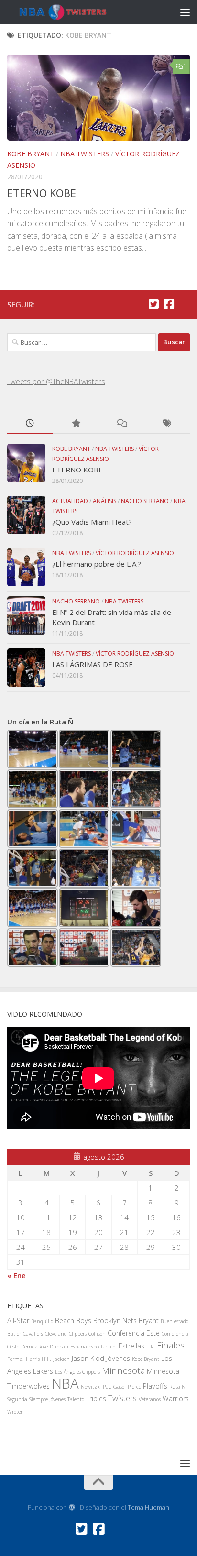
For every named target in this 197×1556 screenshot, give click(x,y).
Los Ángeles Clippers (77, 1372)
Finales (171, 1345)
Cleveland (56, 1333)
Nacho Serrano (145, 501)
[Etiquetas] (167, 424)
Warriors (176, 1398)
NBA (65, 1383)
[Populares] (76, 424)
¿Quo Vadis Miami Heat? (92, 521)
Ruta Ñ (177, 1386)
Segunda (17, 1399)
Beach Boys (73, 1320)
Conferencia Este (134, 1332)
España (78, 1346)
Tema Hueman (148, 1507)
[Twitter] (153, 304)
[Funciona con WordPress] (71, 1507)
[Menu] (185, 12)
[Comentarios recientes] (121, 424)
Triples (96, 1398)
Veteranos (150, 1399)
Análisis (104, 501)
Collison (97, 1333)
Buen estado (174, 1321)
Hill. (46, 1359)
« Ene (16, 1275)
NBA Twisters (84, 153)
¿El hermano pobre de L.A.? (96, 564)
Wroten (15, 1411)
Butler (14, 1333)
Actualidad (70, 501)
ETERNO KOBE (41, 193)
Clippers (78, 1333)
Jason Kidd (88, 1358)
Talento (75, 1399)
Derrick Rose (34, 1346)
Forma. (15, 1359)
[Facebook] (169, 304)
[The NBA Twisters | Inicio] (74, 12)
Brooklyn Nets (115, 1320)
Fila (150, 1346)
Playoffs (155, 1386)
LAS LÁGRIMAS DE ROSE (92, 664)
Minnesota (123, 1370)
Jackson (61, 1359)
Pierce (134, 1386)
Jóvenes (118, 1358)
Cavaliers (33, 1333)
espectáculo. (103, 1346)
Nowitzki (91, 1386)
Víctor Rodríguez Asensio (135, 553)
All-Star (18, 1320)
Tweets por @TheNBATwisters (56, 381)
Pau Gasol (114, 1386)
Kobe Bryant (30, 153)
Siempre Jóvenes (47, 1399)
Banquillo (42, 1321)
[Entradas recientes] (30, 424)
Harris (33, 1359)
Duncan (59, 1346)
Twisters (122, 1397)
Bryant (149, 1320)
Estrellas (131, 1345)
